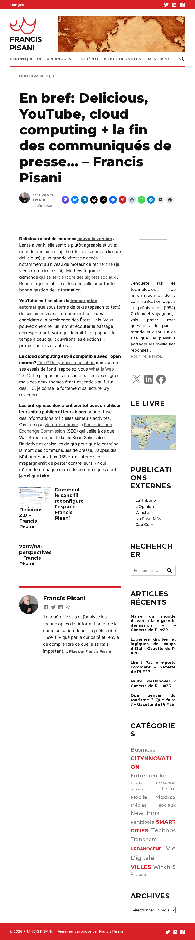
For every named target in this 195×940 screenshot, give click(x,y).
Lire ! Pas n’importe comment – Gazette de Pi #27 (153, 667)
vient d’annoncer (61, 424)
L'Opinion (144, 506)
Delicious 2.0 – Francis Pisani (31, 518)
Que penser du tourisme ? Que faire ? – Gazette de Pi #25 (153, 700)
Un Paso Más (148, 518)
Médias (165, 796)
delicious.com (87, 251)
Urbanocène (146, 848)
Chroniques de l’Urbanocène (42, 59)
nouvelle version (94, 238)
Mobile (139, 797)
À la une (138, 874)
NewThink (145, 813)
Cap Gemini (146, 524)
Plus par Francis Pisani (90, 651)
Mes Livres (159, 59)
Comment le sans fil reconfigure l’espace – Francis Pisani (69, 504)
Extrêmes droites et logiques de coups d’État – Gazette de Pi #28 (153, 646)
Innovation (137, 789)
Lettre (169, 789)
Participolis (142, 822)
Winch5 (142, 512)
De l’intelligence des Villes (111, 59)
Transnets (144, 839)
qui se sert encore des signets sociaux (77, 277)
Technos (163, 830)
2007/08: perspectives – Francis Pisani (35, 555)
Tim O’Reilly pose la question (66, 362)
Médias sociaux (153, 805)
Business (143, 749)
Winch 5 (164, 867)
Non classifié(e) (36, 76)
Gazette (136, 783)
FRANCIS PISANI (26, 43)
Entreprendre (148, 775)
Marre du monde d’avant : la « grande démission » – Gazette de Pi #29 (153, 623)
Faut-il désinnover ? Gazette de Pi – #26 (153, 683)
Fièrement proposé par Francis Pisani (90, 931)
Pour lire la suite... (147, 356)
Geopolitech (166, 783)
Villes (141, 867)
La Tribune (145, 500)
